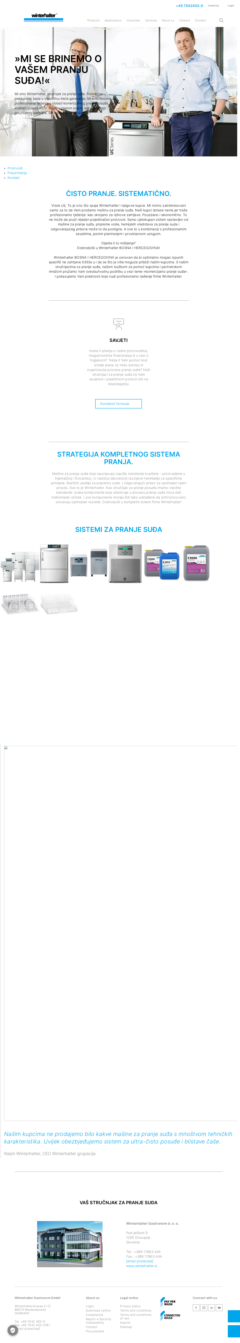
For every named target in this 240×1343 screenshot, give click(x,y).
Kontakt (14, 178)
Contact (200, 20)
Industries (133, 20)
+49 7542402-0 (189, 6)
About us (168, 20)
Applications (113, 20)
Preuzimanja (17, 173)
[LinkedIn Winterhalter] (211, 1308)
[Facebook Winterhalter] (196, 1308)
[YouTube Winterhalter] (219, 1308)
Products (93, 20)
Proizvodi (15, 168)
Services (151, 20)
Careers (184, 20)
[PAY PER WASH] (168, 1302)
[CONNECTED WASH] (170, 1316)
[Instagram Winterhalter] (203, 1308)
